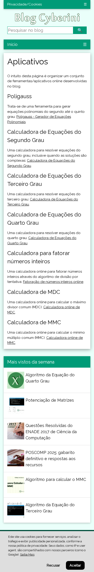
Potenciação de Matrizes (50, 400)
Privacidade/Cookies (24, 4)
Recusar (53, 565)
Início (12, 44)
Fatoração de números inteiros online (53, 282)
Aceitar (75, 565)
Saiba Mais (27, 554)
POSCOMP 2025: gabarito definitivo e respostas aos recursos (51, 458)
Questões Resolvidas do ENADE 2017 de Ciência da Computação (51, 431)
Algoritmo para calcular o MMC (56, 479)
